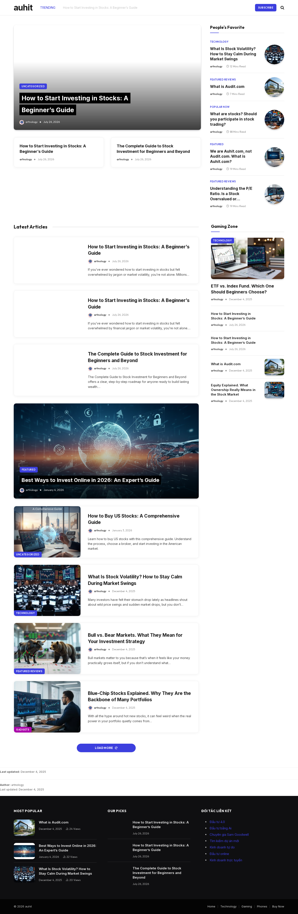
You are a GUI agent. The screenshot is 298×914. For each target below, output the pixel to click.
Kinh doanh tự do (222, 847)
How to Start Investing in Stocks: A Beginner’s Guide (100, 7)
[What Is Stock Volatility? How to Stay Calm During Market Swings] (274, 54)
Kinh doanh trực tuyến (226, 860)
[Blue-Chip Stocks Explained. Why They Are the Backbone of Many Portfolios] (47, 706)
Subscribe (265, 7)
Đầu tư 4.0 (217, 822)
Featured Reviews (223, 79)
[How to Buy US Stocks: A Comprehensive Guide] (47, 531)
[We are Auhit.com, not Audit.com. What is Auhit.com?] (274, 157)
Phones (262, 906)
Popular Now (220, 106)
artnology (32, 122)
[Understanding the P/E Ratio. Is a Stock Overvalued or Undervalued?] (274, 194)
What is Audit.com (227, 86)
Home (211, 906)
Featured (217, 144)
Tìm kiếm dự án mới (224, 841)
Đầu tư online (219, 854)
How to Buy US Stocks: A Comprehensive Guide (134, 519)
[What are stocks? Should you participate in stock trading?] (274, 119)
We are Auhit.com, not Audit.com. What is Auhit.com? (231, 156)
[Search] (282, 7)
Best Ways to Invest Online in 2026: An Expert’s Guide (90, 480)
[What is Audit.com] (274, 87)
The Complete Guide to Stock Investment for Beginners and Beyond (153, 149)
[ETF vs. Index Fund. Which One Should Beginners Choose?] (247, 258)
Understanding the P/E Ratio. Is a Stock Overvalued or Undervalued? (231, 194)
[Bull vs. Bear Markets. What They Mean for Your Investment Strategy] (47, 648)
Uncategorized (33, 86)
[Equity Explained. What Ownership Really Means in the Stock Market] (274, 390)
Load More (104, 748)
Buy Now (278, 906)
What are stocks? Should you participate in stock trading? (233, 119)
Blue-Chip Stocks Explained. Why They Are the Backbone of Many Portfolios (139, 696)
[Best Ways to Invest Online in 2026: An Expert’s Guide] (106, 451)
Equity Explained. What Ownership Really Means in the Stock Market (233, 389)
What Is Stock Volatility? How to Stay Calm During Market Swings (233, 54)
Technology (219, 41)
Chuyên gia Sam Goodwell (229, 834)
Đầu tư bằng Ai (220, 828)
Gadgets (22, 729)
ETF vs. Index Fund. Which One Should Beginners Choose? (242, 289)
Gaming (246, 906)
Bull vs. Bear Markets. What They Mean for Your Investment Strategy (135, 638)
